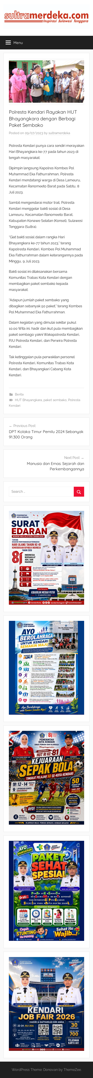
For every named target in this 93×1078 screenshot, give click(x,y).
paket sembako (55, 400)
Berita (19, 394)
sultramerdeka (59, 133)
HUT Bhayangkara (28, 400)
